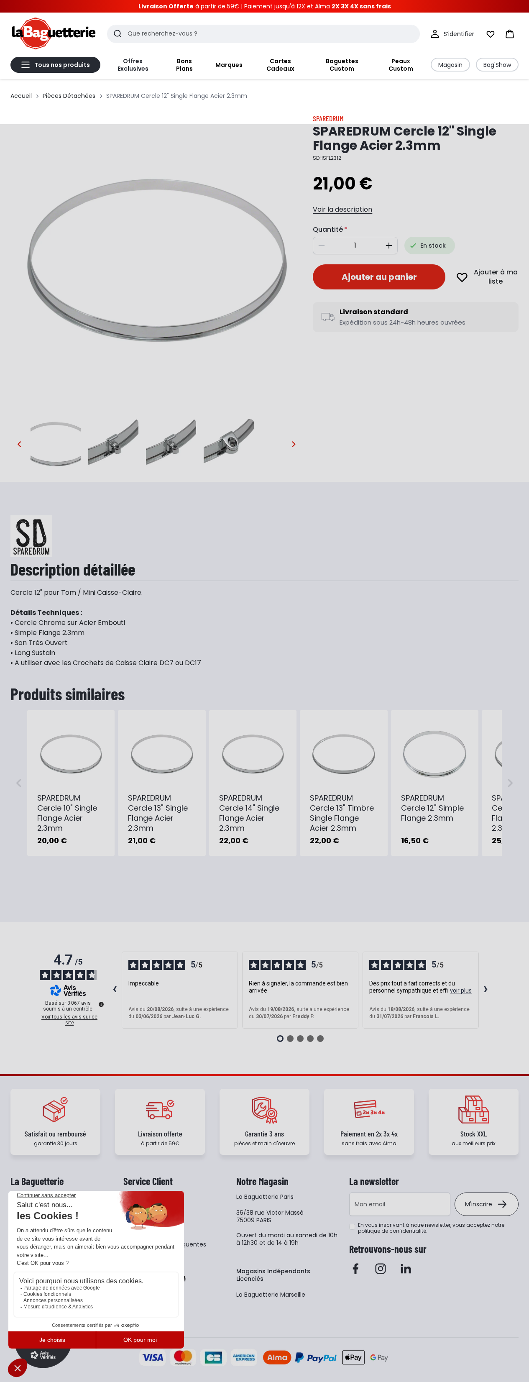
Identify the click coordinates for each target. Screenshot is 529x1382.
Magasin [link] (450, 65)
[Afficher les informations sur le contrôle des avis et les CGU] (101, 1004)
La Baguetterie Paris (265, 1197)
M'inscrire (478, 1204)
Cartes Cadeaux (280, 65)
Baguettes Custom (342, 65)
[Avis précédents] (115, 990)
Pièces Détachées (69, 96)
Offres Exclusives (133, 65)
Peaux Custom (400, 65)
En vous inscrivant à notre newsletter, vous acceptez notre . (431, 1228)
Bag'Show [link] (497, 65)
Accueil (21, 96)
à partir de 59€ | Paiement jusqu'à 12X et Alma (264, 6)
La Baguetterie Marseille (270, 1294)
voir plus (461, 990)
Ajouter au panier (379, 277)
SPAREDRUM (328, 118)
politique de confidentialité (392, 1230)
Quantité (328, 229)
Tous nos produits (62, 65)
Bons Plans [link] (184, 65)
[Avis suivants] (486, 990)
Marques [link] (229, 65)
